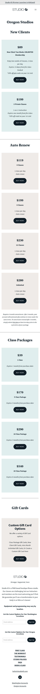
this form (16, 322)
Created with (20, 691)
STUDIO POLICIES (20, 659)
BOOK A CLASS (20, 665)
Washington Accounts (20, 683)
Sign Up (31, 622)
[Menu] (35, 9)
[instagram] (20, 677)
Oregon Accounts (20, 686)
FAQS (20, 662)
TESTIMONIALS (20, 656)
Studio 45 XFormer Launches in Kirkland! (20, 2)
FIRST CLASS (20, 650)
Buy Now (20, 80)
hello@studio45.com (20, 671)
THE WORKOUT (20, 653)
